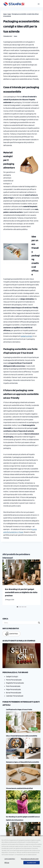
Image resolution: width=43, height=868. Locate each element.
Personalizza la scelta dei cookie (30, 859)
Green (9, 14)
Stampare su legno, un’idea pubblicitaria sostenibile (22, 762)
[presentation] (21, 572)
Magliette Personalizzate (15, 683)
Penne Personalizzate (14, 680)
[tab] (17, 606)
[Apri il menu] (38, 4)
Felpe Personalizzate (13, 689)
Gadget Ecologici (12, 676)
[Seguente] (37, 582)
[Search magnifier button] (39, 622)
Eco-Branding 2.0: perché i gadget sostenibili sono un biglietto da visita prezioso (21, 592)
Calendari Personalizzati (14, 696)
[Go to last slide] (6, 582)
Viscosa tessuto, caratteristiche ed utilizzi (19, 788)
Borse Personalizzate (13, 693)
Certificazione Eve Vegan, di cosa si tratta (19, 709)
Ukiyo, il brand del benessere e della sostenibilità (21, 736)
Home (5, 14)
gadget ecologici (27, 336)
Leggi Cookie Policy (9, 859)
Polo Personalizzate (13, 686)
